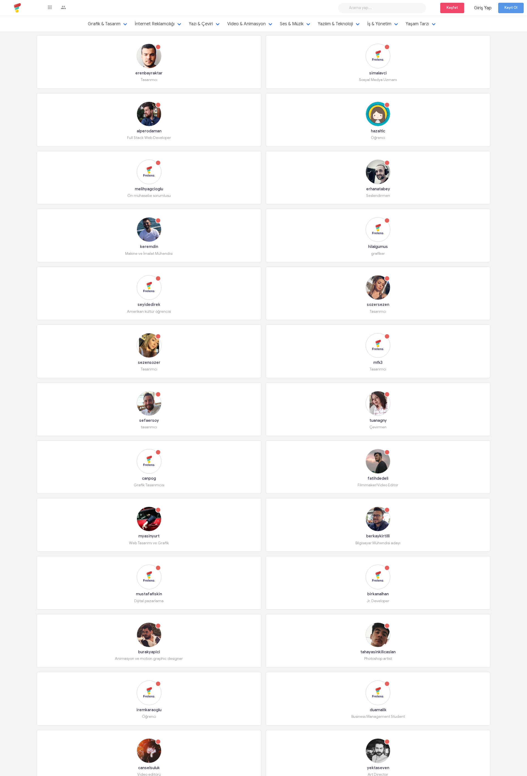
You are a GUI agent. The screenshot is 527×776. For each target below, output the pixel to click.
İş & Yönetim (379, 24)
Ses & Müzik (292, 24)
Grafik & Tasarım (104, 24)
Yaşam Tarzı (417, 24)
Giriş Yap (483, 8)
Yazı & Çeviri (201, 24)
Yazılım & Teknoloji (335, 24)
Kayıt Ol (510, 7)
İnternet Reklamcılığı (155, 24)
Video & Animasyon (246, 24)
